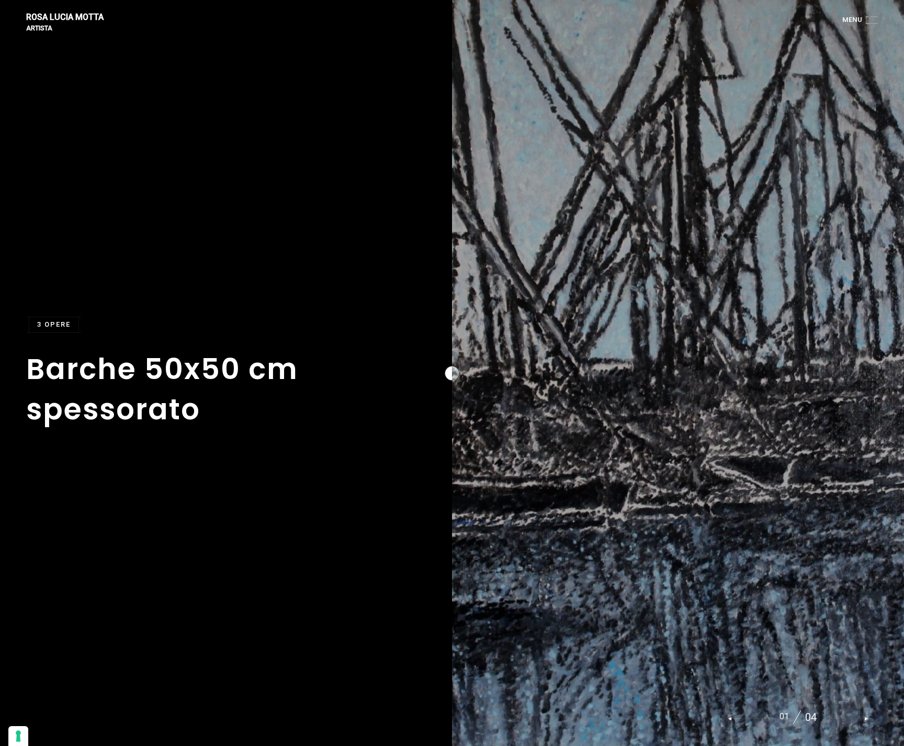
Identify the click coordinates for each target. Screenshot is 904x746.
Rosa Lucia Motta (65, 17)
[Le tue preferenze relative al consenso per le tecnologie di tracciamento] (18, 736)
